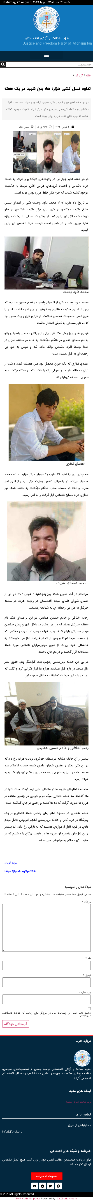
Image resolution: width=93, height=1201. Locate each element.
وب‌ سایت (85, 992)
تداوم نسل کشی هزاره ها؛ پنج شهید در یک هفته (47, 88)
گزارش (79, 75)
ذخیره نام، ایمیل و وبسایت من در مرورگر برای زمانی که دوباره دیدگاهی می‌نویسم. (46, 1014)
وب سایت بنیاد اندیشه (78, 1102)
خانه (88, 75)
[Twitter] (50, 1186)
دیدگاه (86, 902)
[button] (46, 55)
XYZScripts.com (67, 1199)
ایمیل (87, 975)
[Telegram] (42, 1186)
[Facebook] (58, 1186)
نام (88, 958)
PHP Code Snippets (28, 1199)
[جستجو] (3, 64)
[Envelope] (34, 1186)
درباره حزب (83, 1041)
